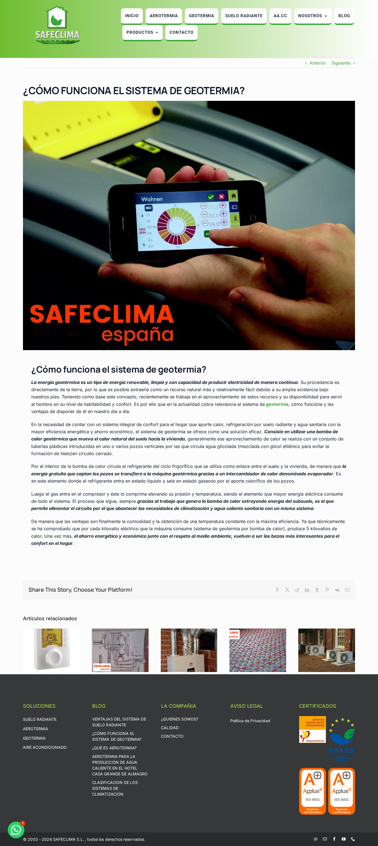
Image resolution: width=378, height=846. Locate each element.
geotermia (277, 404)
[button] (16, 830)
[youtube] (344, 839)
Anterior (317, 63)
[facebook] (334, 839)
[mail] (325, 839)
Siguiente (341, 63)
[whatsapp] (315, 839)
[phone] (353, 839)
